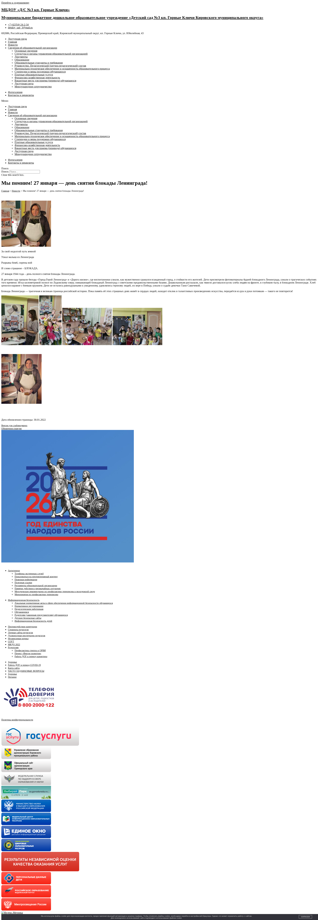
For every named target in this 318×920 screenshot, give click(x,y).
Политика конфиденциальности (17, 720)
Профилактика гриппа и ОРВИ (30, 650)
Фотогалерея (15, 92)
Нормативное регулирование (29, 606)
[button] (159, 100)
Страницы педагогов (18, 629)
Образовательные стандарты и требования (39, 62)
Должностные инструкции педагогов (26, 635)
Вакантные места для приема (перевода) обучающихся (45, 80)
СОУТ (11, 641)
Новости (13, 44)
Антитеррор (14, 570)
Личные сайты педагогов (20, 632)
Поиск (5, 171)
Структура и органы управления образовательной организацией (51, 53)
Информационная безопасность (23, 600)
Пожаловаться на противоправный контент (36, 576)
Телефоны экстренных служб (29, 573)
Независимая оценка (18, 638)
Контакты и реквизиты (21, 95)
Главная (12, 41)
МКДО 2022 (14, 644)
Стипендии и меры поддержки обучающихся (40, 71)
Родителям (13, 647)
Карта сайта (14, 668)
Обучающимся (22, 612)
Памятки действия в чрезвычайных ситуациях (38, 588)
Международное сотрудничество (33, 86)
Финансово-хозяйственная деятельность (37, 77)
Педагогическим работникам (29, 609)
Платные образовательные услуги (34, 74)
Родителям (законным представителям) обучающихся (41, 615)
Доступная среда (17, 38)
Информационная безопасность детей (33, 621)
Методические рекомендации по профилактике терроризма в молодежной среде (55, 591)
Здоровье (12, 662)
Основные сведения (26, 50)
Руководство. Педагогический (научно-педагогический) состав (50, 65)
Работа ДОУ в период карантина (31, 656)
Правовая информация (26, 579)
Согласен (305, 917)
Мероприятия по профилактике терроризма (36, 594)
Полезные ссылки (23, 582)
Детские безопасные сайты (28, 618)
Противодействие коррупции (22, 626)
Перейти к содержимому (15, 2)
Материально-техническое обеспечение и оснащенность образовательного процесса (62, 68)
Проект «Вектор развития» (28, 653)
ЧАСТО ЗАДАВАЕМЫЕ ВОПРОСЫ (26, 671)
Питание (12, 677)
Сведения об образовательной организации (32, 47)
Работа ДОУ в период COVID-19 (24, 665)
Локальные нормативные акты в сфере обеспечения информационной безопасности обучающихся (64, 603)
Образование (22, 59)
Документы (21, 56)
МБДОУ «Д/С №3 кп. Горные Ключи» (35, 10)
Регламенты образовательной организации (36, 585)
